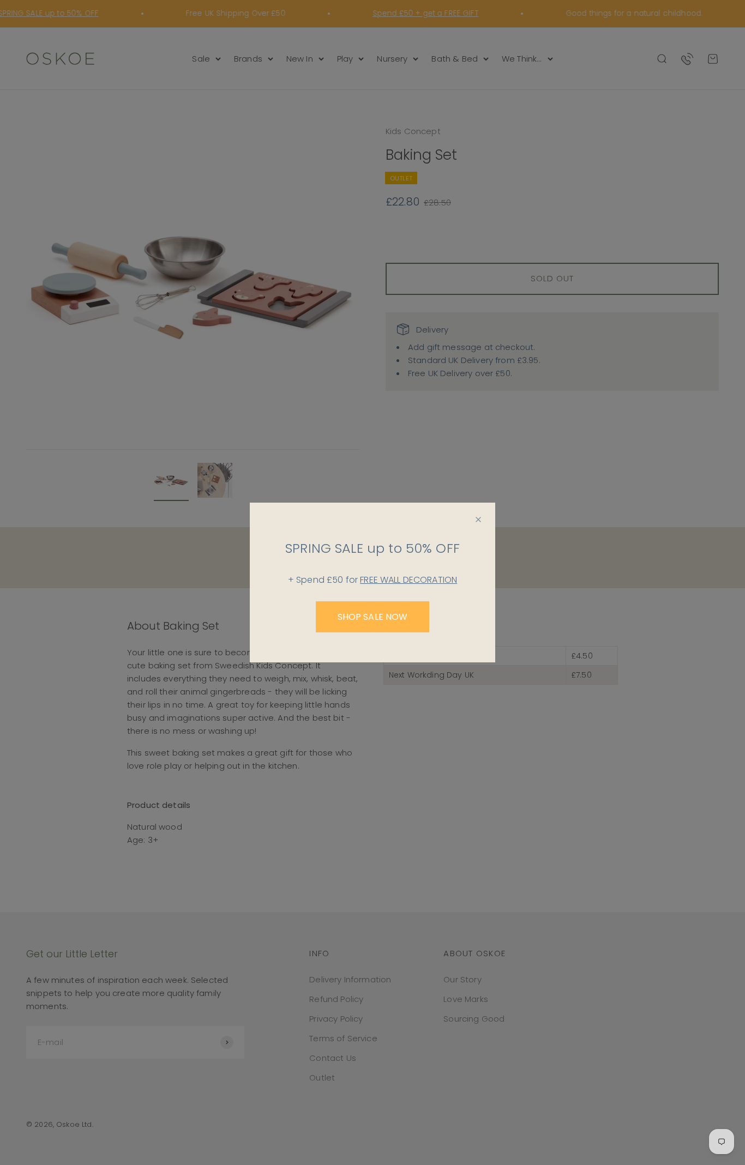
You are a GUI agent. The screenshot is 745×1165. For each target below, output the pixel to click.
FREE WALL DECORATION (408, 580)
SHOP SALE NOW (373, 617)
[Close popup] (478, 519)
